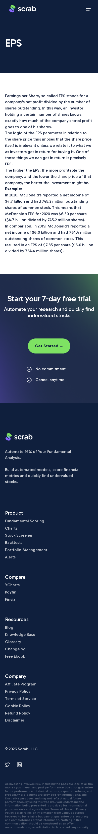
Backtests (13, 542)
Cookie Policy (17, 705)
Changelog (15, 649)
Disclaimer (14, 720)
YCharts (12, 584)
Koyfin (10, 592)
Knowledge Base (20, 634)
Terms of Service (20, 698)
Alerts (10, 557)
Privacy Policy (17, 691)
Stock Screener (19, 535)
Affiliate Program (20, 684)
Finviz (10, 599)
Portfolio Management (26, 549)
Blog (9, 627)
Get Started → (49, 345)
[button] (88, 9)
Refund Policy (17, 713)
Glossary (13, 641)
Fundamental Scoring (24, 521)
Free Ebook (15, 656)
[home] (22, 9)
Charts (11, 528)
